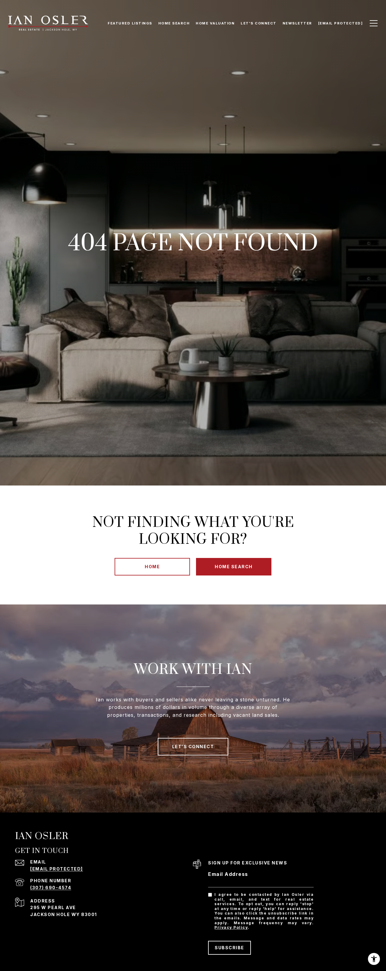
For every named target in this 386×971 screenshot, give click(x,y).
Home (152, 566)
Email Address (228, 874)
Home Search (234, 566)
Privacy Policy (231, 927)
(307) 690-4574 (50, 887)
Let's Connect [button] (193, 746)
